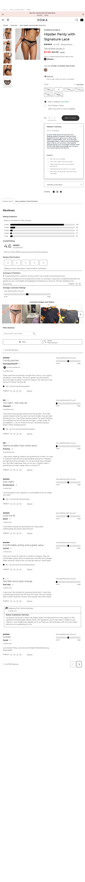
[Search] (76, 20)
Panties (14, 25)
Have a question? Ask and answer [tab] (26, 201)
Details (62, 52)
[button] (82, 19)
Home (5, 25)
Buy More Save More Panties (33, 25)
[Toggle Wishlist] (38, 31)
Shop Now (40, 15)
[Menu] (3, 20)
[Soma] (42, 20)
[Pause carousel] (83, 14)
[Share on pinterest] (61, 192)
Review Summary (66, 44)
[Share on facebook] (54, 192)
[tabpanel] (42, 436)
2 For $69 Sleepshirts (42, 13)
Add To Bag (70, 118)
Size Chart (80, 84)
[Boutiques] (8, 20)
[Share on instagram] (57, 192)
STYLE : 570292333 (53, 130)
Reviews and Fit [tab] (8, 201)
